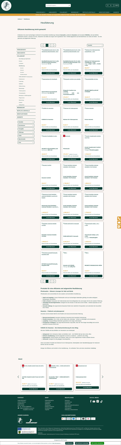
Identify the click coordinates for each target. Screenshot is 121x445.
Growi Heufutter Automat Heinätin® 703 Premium (70, 177)
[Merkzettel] (107, 5)
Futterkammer (22, 79)
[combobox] (57, 5)
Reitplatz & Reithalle (23, 110)
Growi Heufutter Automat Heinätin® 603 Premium (70, 206)
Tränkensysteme (22, 90)
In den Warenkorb (50, 73)
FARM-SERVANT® (21, 49)
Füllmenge (21, 132)
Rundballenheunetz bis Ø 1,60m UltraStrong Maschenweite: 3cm (71, 61)
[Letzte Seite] (54, 45)
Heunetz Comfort (46, 177)
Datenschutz (67, 403)
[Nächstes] (102, 377)
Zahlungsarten (68, 408)
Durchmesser (22, 125)
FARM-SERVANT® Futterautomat (25, 76)
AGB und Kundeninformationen (72, 405)
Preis (20, 142)
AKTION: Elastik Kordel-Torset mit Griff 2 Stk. (33, 377)
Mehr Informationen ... (56, 443)
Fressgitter (21, 128)
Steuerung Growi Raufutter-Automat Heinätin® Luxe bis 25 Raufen (50, 206)
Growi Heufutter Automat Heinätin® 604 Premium (91, 206)
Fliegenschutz (21, 97)
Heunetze (22, 68)
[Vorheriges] (18, 377)
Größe (20, 135)
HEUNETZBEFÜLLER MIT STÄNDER (91, 91)
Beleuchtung (21, 100)
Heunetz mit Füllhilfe (68, 265)
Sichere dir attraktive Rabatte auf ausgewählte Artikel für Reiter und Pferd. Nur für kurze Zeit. (60, 14)
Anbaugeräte (21, 52)
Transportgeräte (22, 93)
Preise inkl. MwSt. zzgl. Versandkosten (49, 69)
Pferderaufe (66, 148)
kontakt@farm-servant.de (28, 408)
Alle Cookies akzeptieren (97, 443)
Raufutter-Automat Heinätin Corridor (49, 235)
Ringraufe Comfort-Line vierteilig (69, 91)
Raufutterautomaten (23, 74)
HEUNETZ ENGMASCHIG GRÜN (93, 265)
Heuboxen (22, 70)
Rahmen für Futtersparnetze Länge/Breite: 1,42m (92, 61)
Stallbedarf (21, 56)
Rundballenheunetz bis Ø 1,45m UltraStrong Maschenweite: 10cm (50, 61)
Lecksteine (21, 63)
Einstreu (20, 61)
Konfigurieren (69, 443)
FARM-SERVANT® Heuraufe (70, 236)
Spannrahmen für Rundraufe (49, 91)
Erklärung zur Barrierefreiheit (71, 409)
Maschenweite (22, 139)
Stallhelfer (21, 83)
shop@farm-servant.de (28, 409)
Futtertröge (21, 81)
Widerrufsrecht (68, 406)
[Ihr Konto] (110, 5)
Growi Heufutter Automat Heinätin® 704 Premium (91, 177)
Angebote (20, 117)
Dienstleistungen (22, 114)
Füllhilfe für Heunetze (47, 119)
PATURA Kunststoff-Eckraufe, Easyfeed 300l (50, 264)
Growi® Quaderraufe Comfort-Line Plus (93, 148)
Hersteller (21, 122)
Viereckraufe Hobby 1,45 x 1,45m (92, 235)
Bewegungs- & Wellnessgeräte (25, 95)
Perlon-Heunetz (89, 119)
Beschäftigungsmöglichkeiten (25, 58)
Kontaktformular (68, 402)
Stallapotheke (21, 104)
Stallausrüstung (22, 86)
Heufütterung (22, 65)
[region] (60, 377)
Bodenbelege (21, 88)
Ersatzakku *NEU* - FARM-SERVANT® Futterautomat (59, 377)
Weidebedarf (21, 107)
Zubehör (20, 102)
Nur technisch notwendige (82, 443)
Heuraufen (22, 72)
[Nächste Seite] (52, 45)
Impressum (67, 400)
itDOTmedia (64, 440)
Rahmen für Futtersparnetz (70, 119)
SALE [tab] (20, 359)
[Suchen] (69, 5)
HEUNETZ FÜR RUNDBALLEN (50, 148)
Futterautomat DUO (81, 377)
